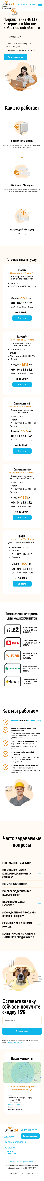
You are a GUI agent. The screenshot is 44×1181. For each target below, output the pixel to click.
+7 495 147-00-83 (27, 4)
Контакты (10, 1153)
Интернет (10, 1136)
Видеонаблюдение (15, 1142)
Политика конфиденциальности (22, 1161)
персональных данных (14, 1042)
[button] (15, 57)
